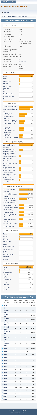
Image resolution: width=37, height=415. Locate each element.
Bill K (4, 99)
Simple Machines (23, 413)
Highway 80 (7, 135)
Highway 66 (7, 128)
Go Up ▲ (25, 411)
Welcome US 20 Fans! (10, 224)
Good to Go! (7, 86)
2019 (5, 360)
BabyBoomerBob (8, 254)
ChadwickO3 (22, 61)
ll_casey (5, 259)
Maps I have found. (9, 168)
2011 (5, 384)
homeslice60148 (8, 96)
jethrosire (6, 89)
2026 (5, 305)
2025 (5, 348)
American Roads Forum (14, 6)
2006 (5, 399)
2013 (5, 378)
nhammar (6, 257)
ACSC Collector (8, 81)
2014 (5, 375)
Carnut (5, 84)
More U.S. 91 (7, 177)
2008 (5, 393)
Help (10, 411)
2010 (5, 387)
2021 (5, 354)
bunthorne (6, 285)
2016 (5, 369)
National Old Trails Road (10, 137)
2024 (5, 351)
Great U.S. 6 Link (8, 226)
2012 (5, 381)
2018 (5, 363)
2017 (5, 366)
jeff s (4, 91)
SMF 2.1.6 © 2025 (13, 413)
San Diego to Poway (9, 175)
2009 (5, 390)
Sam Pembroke (8, 94)
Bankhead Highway (9, 107)
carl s (5, 282)
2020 (5, 357)
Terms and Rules (17, 411)
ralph (5, 79)
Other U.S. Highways (10, 121)
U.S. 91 (5, 161)
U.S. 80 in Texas (8, 212)
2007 (5, 396)
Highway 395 (7, 114)
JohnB (5, 252)
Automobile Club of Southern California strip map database (9, 152)
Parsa (5, 76)
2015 (5, 372)
